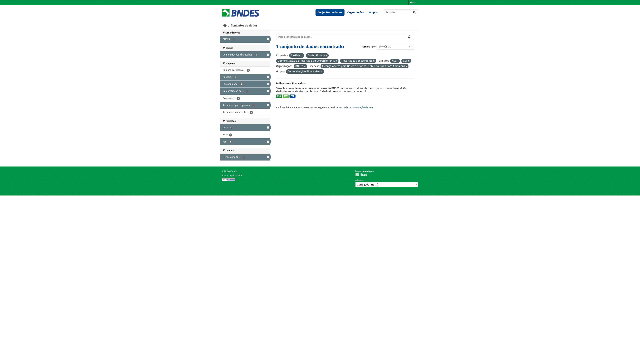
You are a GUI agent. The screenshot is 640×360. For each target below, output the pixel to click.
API (340, 107)
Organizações (355, 12)
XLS (279, 96)
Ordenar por (369, 46)
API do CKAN (229, 171)
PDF (292, 96)
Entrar (413, 2)
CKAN (361, 174)
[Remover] (302, 56)
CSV (286, 96)
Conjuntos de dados (330, 12)
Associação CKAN (232, 175)
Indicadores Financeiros (291, 83)
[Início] (225, 25)
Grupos (373, 12)
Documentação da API (360, 107)
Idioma (359, 180)
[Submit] (414, 12)
